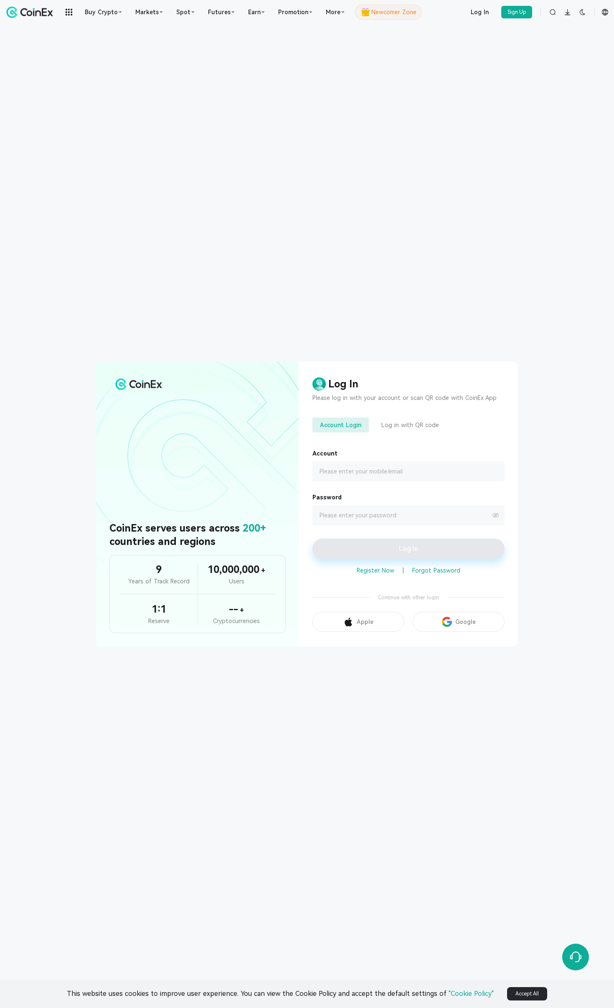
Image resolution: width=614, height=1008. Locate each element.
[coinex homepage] (31, 12)
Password (327, 497)
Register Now (375, 570)
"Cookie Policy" (471, 994)
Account (324, 453)
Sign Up (516, 12)
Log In (480, 12)
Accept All (527, 994)
